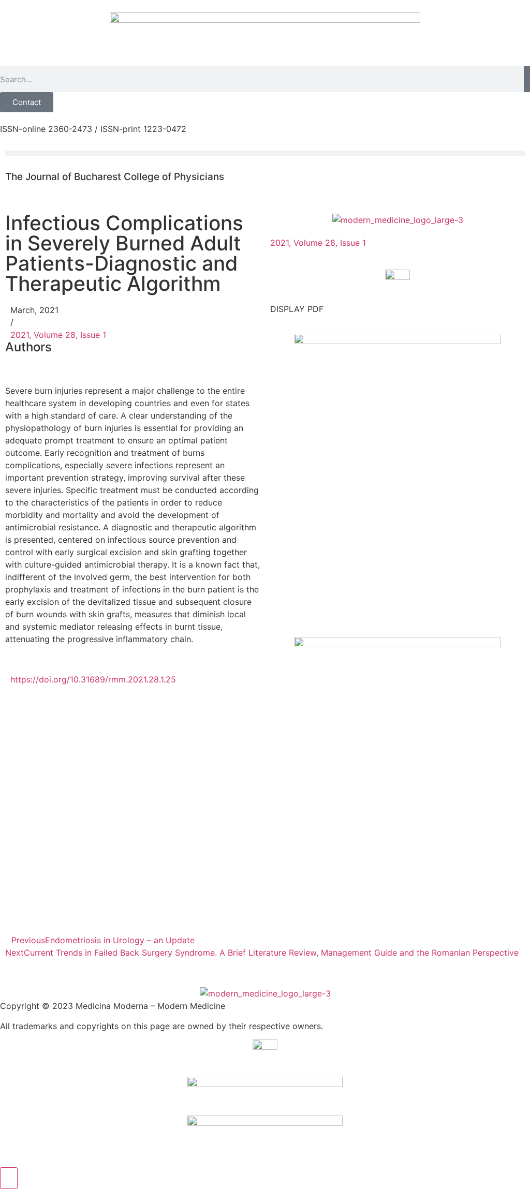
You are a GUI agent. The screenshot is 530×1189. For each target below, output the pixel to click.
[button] (265, 153)
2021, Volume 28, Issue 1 (58, 335)
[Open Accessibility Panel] (9, 1178)
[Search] (527, 79)
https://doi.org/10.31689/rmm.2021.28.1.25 (93, 679)
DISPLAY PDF (296, 309)
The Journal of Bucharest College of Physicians (114, 177)
